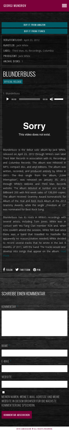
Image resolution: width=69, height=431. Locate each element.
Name (6, 346)
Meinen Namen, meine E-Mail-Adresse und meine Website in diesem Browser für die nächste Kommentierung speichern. (31, 401)
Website (7, 377)
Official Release (13, 81)
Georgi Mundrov (15, 6)
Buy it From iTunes (34, 31)
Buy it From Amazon (34, 24)
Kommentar (10, 307)
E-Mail (6, 361)
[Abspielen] (7, 99)
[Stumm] (51, 99)
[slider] (59, 99)
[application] (34, 99)
